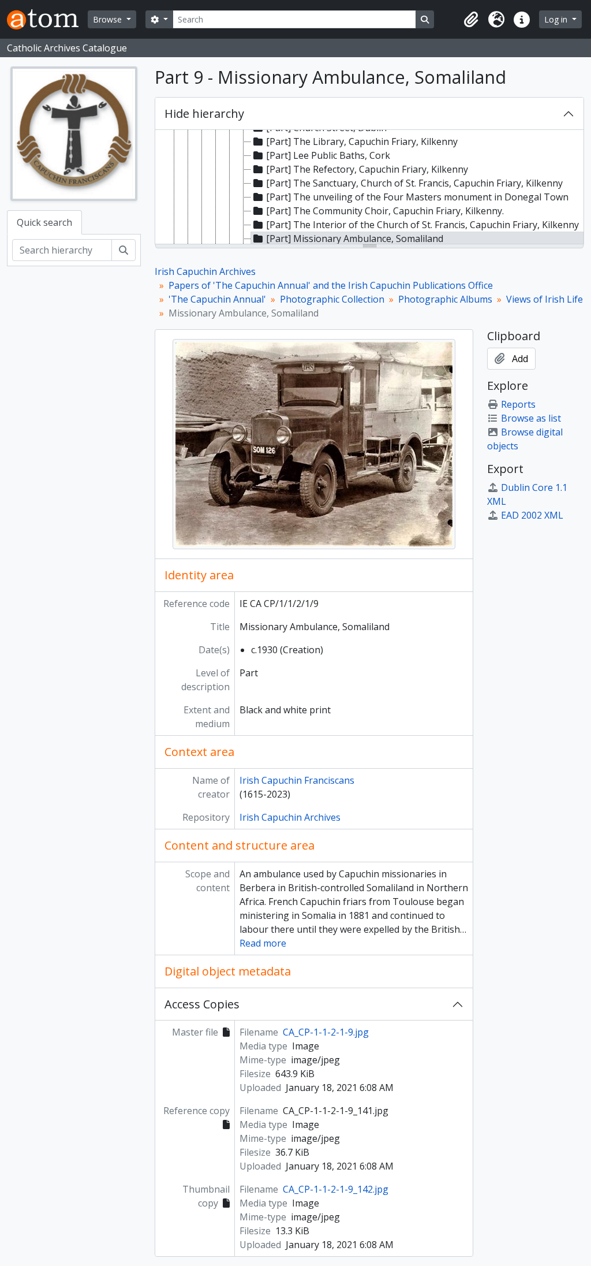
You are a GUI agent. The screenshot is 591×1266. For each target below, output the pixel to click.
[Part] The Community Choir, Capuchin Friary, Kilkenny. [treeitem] (385, 210)
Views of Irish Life (544, 299)
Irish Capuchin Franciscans (297, 780)
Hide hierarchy (204, 113)
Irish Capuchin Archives (205, 271)
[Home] (47, 19)
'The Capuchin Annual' (217, 299)
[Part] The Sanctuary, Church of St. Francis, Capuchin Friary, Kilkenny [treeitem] (414, 183)
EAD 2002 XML (532, 515)
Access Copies (202, 1004)
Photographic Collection (332, 299)
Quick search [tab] (44, 222)
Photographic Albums (445, 299)
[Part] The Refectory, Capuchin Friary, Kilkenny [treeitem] (367, 169)
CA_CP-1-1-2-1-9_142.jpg (335, 1189)
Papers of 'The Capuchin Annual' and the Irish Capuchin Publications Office (331, 285)
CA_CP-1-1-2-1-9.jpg (326, 1032)
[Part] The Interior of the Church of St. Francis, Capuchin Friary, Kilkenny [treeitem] (422, 224)
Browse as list (531, 418)
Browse (108, 19)
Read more (263, 943)
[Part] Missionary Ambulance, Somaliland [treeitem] (354, 238)
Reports (518, 404)
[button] (471, 19)
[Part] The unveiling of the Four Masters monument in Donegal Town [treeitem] (417, 197)
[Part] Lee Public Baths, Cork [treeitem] (328, 155)
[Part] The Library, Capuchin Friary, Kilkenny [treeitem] (362, 141)
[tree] (369, 187)
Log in (557, 19)
